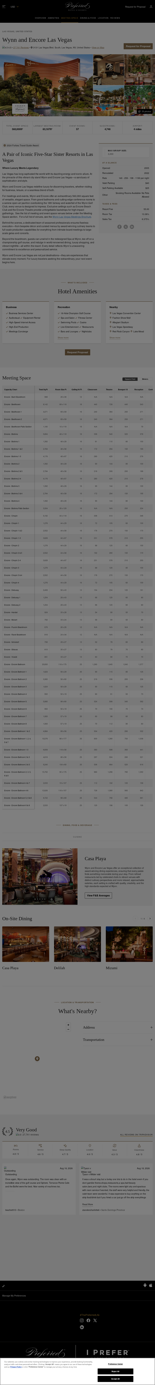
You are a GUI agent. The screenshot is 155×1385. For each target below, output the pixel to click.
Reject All (115, 1371)
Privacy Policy (16, 1367)
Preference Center (115, 1364)
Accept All (115, 1379)
